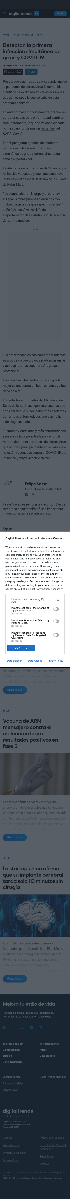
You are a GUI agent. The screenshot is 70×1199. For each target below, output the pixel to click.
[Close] (63, 538)
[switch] (56, 609)
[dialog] (35, 600)
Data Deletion (14, 660)
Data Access (35, 660)
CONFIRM (21, 647)
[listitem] (35, 600)
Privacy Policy (55, 660)
